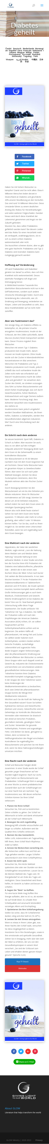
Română (36, 54)
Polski (36, 52)
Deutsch (17, 48)
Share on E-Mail (26, 1061)
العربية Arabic (22, 59)
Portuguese (15, 54)
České (8, 48)
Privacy (39, 1140)
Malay (29, 52)
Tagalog (27, 56)
